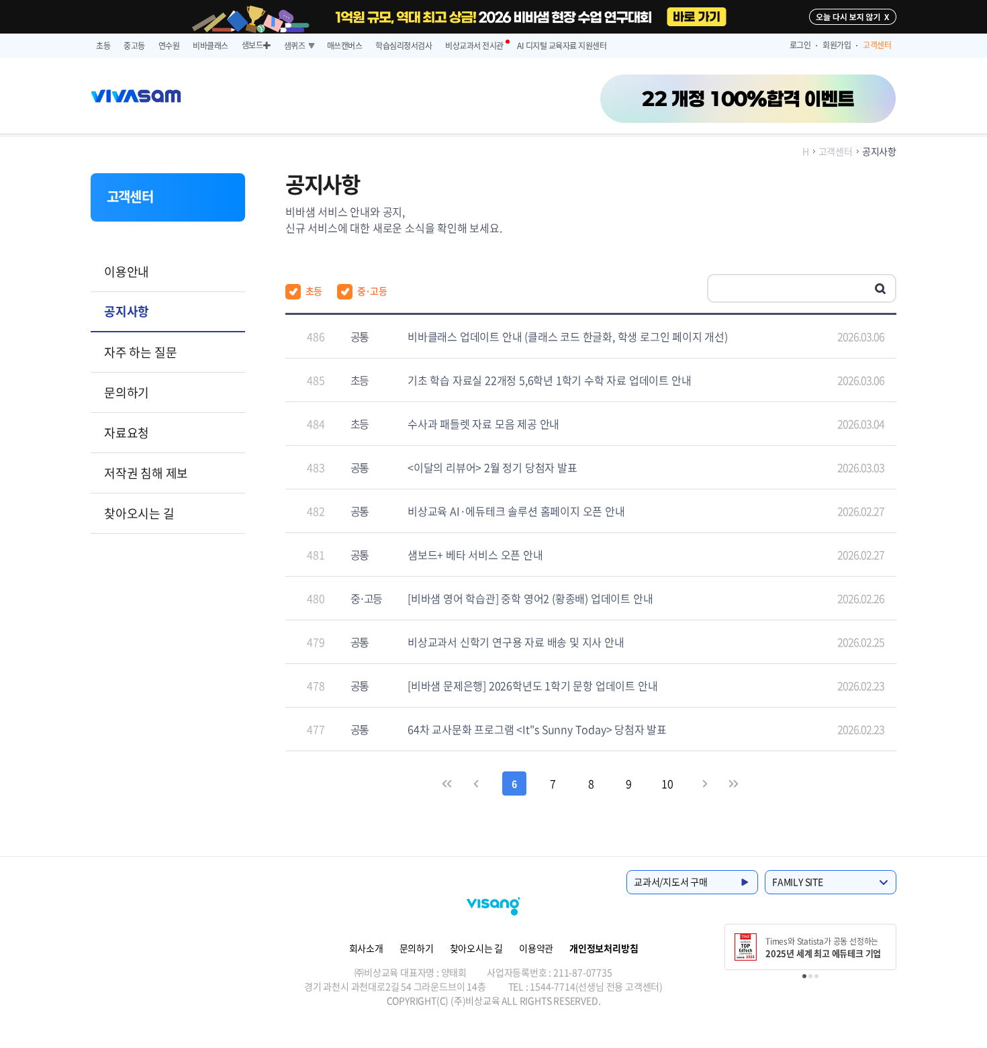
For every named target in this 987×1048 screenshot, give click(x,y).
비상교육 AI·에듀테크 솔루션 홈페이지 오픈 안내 (516, 511)
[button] (804, 976)
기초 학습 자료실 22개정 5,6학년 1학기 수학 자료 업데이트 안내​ (549, 380)
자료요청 (126, 433)
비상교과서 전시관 (474, 46)
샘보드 (256, 45)
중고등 (134, 46)
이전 (477, 783)
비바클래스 (210, 46)
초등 (103, 46)
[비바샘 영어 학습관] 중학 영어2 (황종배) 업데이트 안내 (530, 598)
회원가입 (836, 45)
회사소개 (366, 948)
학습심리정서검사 (403, 46)
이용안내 (126, 272)
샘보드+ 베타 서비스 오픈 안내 (475, 554)
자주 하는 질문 (140, 352)
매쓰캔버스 (345, 46)
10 (667, 783)
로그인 (800, 45)
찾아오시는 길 (139, 513)
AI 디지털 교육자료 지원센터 (561, 46)
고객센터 (877, 45)
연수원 (169, 46)
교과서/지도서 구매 (671, 881)
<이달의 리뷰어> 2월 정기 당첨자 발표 (492, 467)
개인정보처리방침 (603, 948)
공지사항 (126, 311)
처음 (448, 783)
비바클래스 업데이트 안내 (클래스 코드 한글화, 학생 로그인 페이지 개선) (568, 336)
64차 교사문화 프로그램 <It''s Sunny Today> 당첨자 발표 (537, 729)
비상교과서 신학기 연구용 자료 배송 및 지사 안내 (516, 642)
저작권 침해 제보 (146, 473)
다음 (705, 783)
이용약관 (536, 948)
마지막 (734, 783)
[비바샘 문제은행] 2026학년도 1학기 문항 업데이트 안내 (532, 685)
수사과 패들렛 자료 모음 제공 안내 (483, 424)
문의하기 (126, 392)
